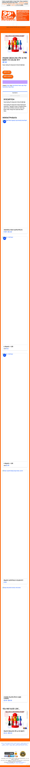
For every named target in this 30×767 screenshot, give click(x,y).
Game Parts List (25, 743)
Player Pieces (11, 87)
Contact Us (9, 744)
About (14, 744)
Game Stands (15, 85)
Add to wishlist (8, 76)
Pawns (8, 85)
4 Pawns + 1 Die (8, 463)
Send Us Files (5, 745)
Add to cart (7, 72)
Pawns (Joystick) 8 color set (13, 580)
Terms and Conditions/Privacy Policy (18, 745)
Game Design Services (21, 744)
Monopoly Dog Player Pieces (13, 230)
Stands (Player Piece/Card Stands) (12, 697)
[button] (15, 24)
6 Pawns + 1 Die (8, 347)
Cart (4, 744)
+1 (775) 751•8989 (19, 5)
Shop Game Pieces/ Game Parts (12, 743)
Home (2, 743)
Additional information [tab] (15, 95)
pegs (23, 85)
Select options (15, 225)
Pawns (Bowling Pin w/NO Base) (14, 731)
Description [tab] (15, 93)
